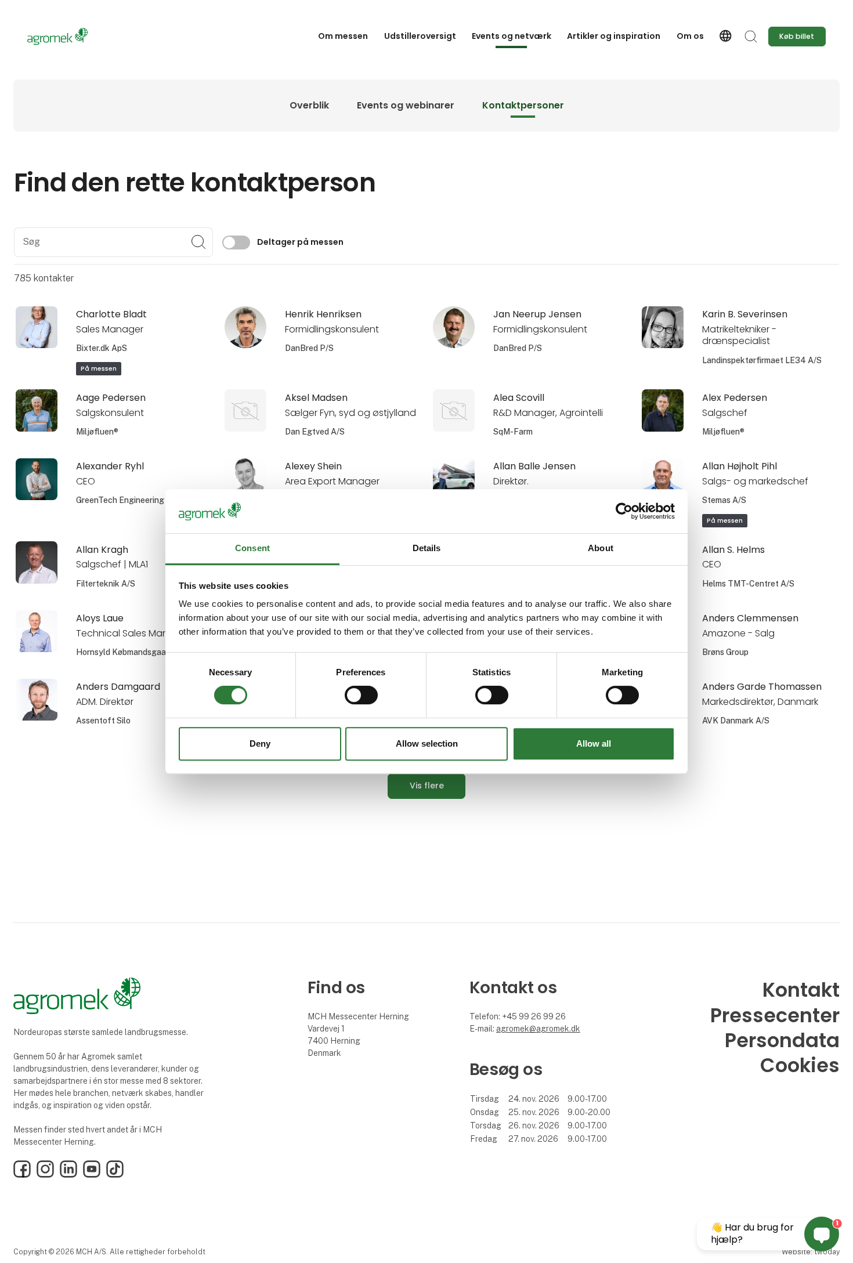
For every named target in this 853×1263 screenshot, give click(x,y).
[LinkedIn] (68, 1174)
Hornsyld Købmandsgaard (125, 652)
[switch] (361, 695)
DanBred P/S (309, 348)
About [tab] (600, 548)
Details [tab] (427, 548)
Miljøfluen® (97, 431)
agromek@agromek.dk (538, 1028)
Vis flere (427, 785)
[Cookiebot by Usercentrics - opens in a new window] (624, 511)
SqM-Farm (513, 431)
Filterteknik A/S (105, 583)
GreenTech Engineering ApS (129, 500)
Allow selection (427, 743)
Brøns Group (725, 652)
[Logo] (73, 36)
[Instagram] (45, 1174)
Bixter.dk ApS (101, 348)
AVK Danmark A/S (735, 720)
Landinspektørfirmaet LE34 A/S (762, 360)
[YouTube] (91, 1174)
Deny (260, 743)
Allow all (593, 743)
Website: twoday (811, 1251)
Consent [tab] (252, 548)
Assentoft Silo (103, 720)
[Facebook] (22, 1174)
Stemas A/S (724, 500)
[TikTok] (115, 1174)
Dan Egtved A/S (315, 431)
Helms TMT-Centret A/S (748, 583)
